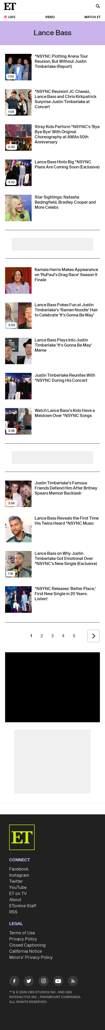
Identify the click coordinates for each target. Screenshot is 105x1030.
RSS (13, 912)
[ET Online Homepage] (11, 6)
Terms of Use (22, 933)
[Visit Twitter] (29, 982)
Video (50, 17)
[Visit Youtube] (58, 981)
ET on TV (18, 894)
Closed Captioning (27, 945)
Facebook (19, 869)
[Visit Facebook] (14, 982)
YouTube (18, 888)
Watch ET (92, 17)
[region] (52, 686)
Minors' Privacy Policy (31, 957)
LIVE (11, 17)
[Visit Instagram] (43, 982)
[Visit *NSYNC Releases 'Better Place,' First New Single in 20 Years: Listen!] (18, 599)
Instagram (19, 875)
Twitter (16, 881)
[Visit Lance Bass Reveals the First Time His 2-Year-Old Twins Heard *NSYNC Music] (18, 529)
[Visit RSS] (73, 982)
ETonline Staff (22, 906)
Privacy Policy (23, 939)
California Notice (25, 951)
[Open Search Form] (98, 6)
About (15, 900)
